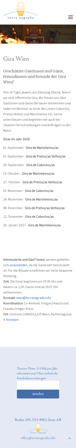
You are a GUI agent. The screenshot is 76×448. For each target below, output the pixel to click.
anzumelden (18, 265)
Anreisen (12, 319)
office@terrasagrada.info (38, 438)
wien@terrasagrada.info (33, 298)
